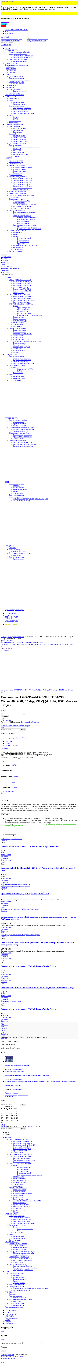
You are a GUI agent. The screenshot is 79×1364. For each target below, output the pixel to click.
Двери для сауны (19, 104)
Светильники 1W (23, 221)
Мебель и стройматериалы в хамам (21, 195)
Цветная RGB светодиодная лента (29, 229)
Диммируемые (18, 130)
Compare (4, 718)
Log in (3, 1351)
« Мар (3, 1125)
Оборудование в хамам (17, 199)
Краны (15, 234)
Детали (7, 743)
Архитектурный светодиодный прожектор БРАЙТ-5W (25, 894)
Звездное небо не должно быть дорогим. (17, 1065)
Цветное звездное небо (21, 190)
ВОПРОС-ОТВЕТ (11, 1096)
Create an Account (18, 1356)
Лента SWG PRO (19, 152)
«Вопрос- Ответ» (21, 738)
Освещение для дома (16, 78)
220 (13, 782)
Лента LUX (17, 149)
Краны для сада (14, 93)
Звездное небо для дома (21, 80)
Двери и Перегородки (16, 76)
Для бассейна (9, 67)
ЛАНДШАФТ (10, 87)
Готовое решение (15, 164)
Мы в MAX (5, 22)
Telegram (4, 24)
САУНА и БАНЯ (11, 97)
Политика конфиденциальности (16, 1095)
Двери (11, 100)
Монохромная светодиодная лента (29, 227)
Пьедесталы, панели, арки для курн (25, 245)
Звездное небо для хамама (18, 177)
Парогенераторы (19, 203)
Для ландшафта (10, 69)
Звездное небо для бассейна (23, 56)
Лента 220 (12, 134)
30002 (14, 765)
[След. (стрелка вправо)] (4, 1362)
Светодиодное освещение (14, 124)
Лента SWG (17, 150)
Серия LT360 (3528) (20, 137)
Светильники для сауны (21, 111)
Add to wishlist (6, 720)
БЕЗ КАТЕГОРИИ (11, 63)
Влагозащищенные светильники (16, 65)
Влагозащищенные (20, 128)
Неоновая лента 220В (20, 154)
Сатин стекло (18, 173)
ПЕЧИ (11, 115)
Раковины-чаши (18, 247)
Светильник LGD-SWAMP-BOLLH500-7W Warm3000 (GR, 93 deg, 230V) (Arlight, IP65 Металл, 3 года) (37, 690)
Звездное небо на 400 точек (22, 184)
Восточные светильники (21, 214)
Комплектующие (19, 136)
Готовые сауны (14, 98)
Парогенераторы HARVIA (26, 204)
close (2, 727)
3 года (14, 787)
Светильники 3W (23, 223)
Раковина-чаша (18, 83)
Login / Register (10, 1323)
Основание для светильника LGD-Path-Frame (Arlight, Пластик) (29, 966)
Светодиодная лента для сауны (24, 113)
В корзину (5, 716)
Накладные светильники (26, 219)
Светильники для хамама (22, 216)
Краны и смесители (20, 61)
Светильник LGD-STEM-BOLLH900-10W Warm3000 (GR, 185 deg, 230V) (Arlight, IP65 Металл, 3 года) (37, 644)
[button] (4, 856)
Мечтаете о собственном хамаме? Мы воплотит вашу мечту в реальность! (27, 1075)
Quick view (4, 858)
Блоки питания (14, 126)
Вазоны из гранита (19, 91)
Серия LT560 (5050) (20, 141)
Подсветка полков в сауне (22, 110)
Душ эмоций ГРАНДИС (21, 201)
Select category (6, 45)
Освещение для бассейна (18, 54)
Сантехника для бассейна (18, 59)
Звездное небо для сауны (22, 108)
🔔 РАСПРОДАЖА (12, 624)
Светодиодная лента (16, 145)
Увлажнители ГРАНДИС (22, 208)
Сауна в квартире (15, 121)
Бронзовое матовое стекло (22, 167)
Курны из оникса (23, 242)
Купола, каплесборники (17, 191)
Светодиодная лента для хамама (24, 225)
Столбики (12, 72)
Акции (7, 48)
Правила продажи (11, 1093)
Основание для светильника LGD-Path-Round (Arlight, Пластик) (30, 846)
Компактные (17, 132)
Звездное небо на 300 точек (22, 182)
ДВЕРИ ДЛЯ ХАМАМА (18, 165)
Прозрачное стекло (19, 171)
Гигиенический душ (16, 162)
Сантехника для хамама (17, 231)
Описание (8, 741)
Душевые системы (15, 175)
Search (4, 255)
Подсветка (12, 70)
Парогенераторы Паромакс (14, 95)
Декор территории (15, 89)
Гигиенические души (16, 160)
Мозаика (16, 197)
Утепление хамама (15, 251)
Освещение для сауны (16, 106)
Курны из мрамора (23, 240)
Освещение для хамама (17, 210)
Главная (3, 637)
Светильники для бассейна (22, 57)
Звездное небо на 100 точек (22, 178)
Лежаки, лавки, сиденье (17, 193)
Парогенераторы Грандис (22, 206)
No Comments (17, 1069)
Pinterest (3, 26)
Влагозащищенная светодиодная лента (26, 147)
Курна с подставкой (24, 238)
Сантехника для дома (16, 82)
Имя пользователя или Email (11, 1343)
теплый (15, 776)
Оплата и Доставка (11, 745)
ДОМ (7, 74)
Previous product (6, 640)
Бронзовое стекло (19, 169)
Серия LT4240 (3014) (20, 139)
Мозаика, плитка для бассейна (19, 52)
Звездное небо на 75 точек (22, 188)
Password (4, 1347)
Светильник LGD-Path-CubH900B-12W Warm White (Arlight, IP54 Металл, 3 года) (37, 988)
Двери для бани (18, 102)
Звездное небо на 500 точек (22, 186)
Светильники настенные (17, 143)
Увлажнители (14, 123)
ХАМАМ (8, 158)
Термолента (17, 156)
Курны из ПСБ (22, 244)
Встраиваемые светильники (27, 217)
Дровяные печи (10, 85)
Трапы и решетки (19, 249)
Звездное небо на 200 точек (22, 180)
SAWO (15, 119)
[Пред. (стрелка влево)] (1, 1362)
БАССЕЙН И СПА (11, 50)
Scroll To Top (10, 1358)
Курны (15, 236)
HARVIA (16, 117)
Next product (5, 650)
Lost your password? (7, 1355)
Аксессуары (17, 232)
